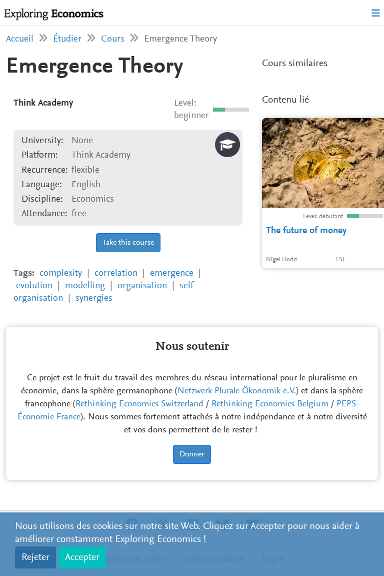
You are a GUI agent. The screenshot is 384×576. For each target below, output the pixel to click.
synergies (94, 298)
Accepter (82, 557)
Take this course (128, 243)
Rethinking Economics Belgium (270, 404)
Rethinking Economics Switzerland (140, 404)
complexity (61, 273)
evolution (34, 286)
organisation (142, 286)
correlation (116, 273)
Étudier (67, 39)
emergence (172, 273)
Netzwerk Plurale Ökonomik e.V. (237, 391)
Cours (112, 39)
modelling (85, 286)
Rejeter (36, 557)
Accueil (20, 39)
